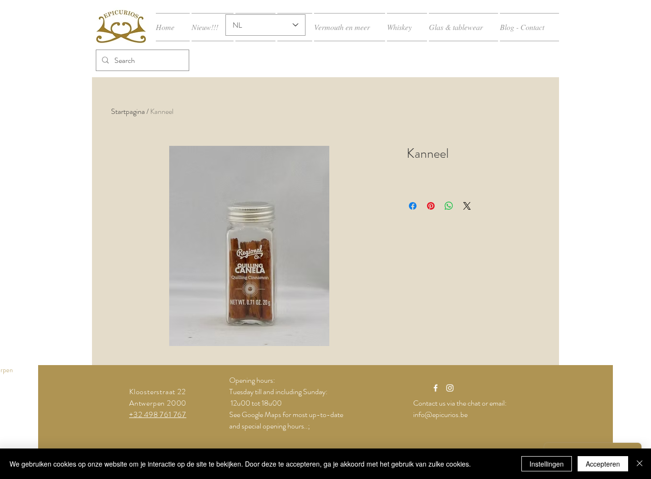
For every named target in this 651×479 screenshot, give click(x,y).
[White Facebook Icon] (435, 388)
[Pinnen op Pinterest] (431, 206)
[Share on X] (467, 206)
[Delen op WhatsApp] (449, 206)
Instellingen (546, 464)
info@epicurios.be (440, 414)
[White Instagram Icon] (450, 388)
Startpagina (128, 111)
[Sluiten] (639, 463)
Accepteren (603, 464)
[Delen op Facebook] (412, 206)
